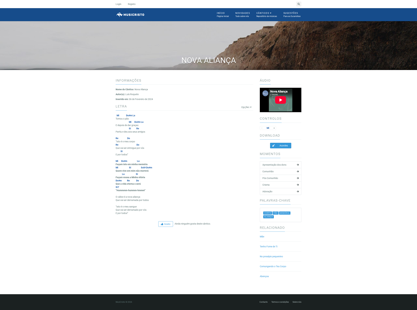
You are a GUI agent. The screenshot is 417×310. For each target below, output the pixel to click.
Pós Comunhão (270, 178)
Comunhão (268, 171)
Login (118, 4)
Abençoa (264, 276)
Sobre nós (297, 302)
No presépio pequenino (271, 256)
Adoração (267, 191)
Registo (132, 4)
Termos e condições (280, 302)
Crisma (266, 184)
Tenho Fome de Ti (268, 246)
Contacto (263, 302)
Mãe (262, 236)
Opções (245, 107)
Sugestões (292, 14)
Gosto (166, 224)
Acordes (283, 145)
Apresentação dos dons (274, 164)
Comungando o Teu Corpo (273, 266)
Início (223, 14)
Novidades (242, 14)
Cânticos (266, 14)
